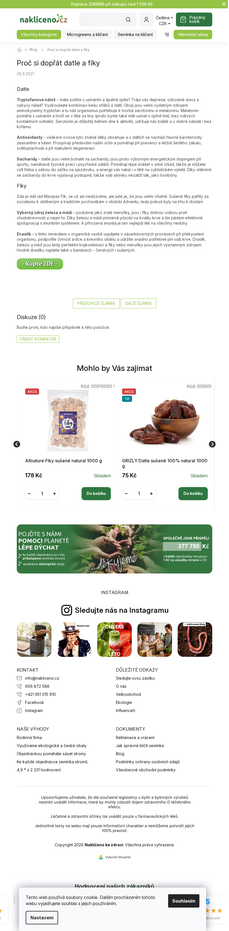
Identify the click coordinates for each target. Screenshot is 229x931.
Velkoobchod (128, 694)
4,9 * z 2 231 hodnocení (39, 769)
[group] (66, 444)
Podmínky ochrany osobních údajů (148, 761)
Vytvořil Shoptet (118, 857)
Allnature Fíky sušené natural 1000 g (63, 460)
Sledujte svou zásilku (135, 678)
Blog (120, 753)
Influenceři (125, 710)
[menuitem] (39, 34)
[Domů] (21, 50)
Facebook (34, 702)
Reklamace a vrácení (135, 737)
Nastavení (41, 917)
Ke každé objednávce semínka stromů (52, 761)
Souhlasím (183, 901)
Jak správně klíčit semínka (140, 745)
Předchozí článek (96, 303)
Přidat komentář (38, 339)
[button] (68, 489)
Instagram (34, 710)
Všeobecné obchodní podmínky (146, 769)
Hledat (131, 21)
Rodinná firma (29, 737)
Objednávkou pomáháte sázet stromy (51, 753)
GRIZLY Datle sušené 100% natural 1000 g (164, 463)
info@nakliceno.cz (42, 678)
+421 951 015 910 (40, 694)
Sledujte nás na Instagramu (122, 610)
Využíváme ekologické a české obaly (52, 745)
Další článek (138, 303)
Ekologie (124, 702)
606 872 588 (37, 686)
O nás (121, 686)
